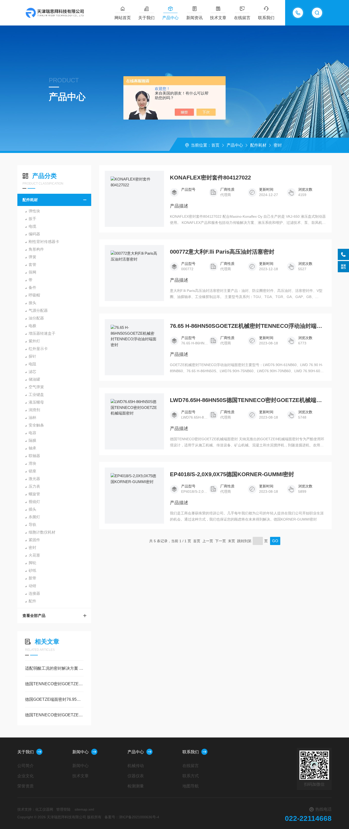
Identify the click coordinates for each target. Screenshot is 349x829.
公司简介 (25, 765)
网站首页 (122, 18)
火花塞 (34, 555)
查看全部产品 (33, 615)
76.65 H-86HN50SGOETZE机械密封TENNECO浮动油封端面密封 (248, 326)
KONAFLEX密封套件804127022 (210, 178)
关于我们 (146, 18)
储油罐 (34, 379)
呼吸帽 (34, 295)
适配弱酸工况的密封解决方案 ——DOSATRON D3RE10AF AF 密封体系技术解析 (54, 668)
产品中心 (170, 18)
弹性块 (34, 211)
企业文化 (25, 776)
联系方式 (190, 776)
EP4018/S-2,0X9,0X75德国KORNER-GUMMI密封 (232, 474)
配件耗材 (258, 145)
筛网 (32, 272)
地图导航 (190, 786)
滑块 (32, 463)
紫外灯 (34, 341)
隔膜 (32, 440)
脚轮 (32, 563)
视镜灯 (34, 501)
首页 (215, 145)
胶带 (32, 578)
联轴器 (34, 456)
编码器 (34, 234)
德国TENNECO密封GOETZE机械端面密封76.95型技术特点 (54, 715)
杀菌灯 (34, 517)
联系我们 (266, 18)
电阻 (32, 364)
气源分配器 (38, 310)
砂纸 (32, 570)
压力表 (34, 486)
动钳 (32, 586)
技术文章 (218, 18)
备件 (32, 287)
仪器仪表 (135, 776)
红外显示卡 (38, 348)
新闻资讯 (194, 18)
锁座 (32, 471)
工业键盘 (36, 394)
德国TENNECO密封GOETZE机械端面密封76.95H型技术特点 (54, 684)
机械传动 (135, 765)
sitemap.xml (84, 809)
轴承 (32, 448)
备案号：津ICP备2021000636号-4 (131, 817)
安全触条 (36, 425)
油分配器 (36, 318)
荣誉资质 (25, 786)
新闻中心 (80, 752)
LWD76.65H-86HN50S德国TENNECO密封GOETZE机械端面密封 (248, 400)
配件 (32, 601)
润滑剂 (34, 410)
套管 (32, 264)
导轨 (32, 524)
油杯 (32, 417)
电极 (32, 325)
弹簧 (32, 257)
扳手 (32, 218)
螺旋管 (34, 494)
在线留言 (242, 18)
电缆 (32, 226)
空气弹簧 (36, 387)
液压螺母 (36, 402)
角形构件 (36, 249)
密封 (278, 145)
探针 (32, 356)
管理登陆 (63, 809)
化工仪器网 (44, 809)
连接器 (34, 593)
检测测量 (135, 786)
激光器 (34, 478)
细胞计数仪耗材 (42, 532)
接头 (32, 303)
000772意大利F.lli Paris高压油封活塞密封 (222, 252)
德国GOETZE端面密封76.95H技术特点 (54, 699)
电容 (32, 433)
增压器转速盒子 (42, 333)
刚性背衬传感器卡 (44, 241)
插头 (32, 509)
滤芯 (32, 371)
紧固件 (34, 540)
